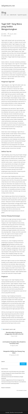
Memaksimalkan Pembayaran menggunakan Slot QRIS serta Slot (14, 333)
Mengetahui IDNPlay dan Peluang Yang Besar (14, 352)
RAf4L (4, 34)
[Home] (1, 14)
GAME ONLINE (7, 35)
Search (3, 361)
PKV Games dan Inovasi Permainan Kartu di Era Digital (12, 371)
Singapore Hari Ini (5, 244)
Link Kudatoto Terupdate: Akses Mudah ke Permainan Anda (14, 342)
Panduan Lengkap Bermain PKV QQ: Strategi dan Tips (12, 380)
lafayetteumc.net (8, 5)
